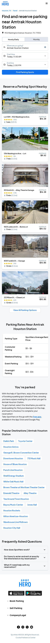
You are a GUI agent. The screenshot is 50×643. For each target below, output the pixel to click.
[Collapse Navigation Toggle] (46, 3)
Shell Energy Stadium (13, 475)
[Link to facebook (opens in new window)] (18, 627)
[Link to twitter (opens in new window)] (27, 627)
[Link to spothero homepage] (25, 583)
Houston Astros (11, 447)
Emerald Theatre (11, 493)
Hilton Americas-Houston (15, 516)
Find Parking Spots (25, 72)
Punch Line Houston (13, 470)
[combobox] (25, 47)
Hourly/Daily (13, 39)
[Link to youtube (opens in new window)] (31, 627)
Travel (15, 11)
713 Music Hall (33, 458)
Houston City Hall (11, 528)
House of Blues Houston (15, 464)
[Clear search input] (45, 47)
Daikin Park (8, 441)
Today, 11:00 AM (14, 56)
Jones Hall (32, 504)
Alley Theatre (30, 493)
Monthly (36, 39)
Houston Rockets (11, 510)
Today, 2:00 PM (14, 65)
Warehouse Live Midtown (15, 522)
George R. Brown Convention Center (21, 452)
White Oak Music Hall (13, 481)
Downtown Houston (13, 458)
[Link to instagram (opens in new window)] (22, 627)
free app (37, 416)
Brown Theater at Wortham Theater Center (24, 487)
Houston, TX (6, 11)
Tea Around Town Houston (16, 499)
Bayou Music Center (13, 504)
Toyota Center (25, 441)
